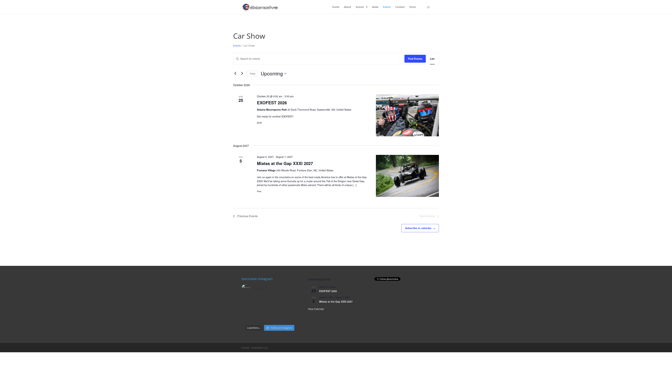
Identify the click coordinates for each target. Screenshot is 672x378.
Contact (400, 7)
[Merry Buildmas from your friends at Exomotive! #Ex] (291, 309)
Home (335, 7)
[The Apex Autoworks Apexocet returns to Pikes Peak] (247, 300)
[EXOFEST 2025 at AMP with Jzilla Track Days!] (291, 300)
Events (387, 7)
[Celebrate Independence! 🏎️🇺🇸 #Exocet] (262, 309)
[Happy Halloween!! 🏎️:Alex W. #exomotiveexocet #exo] (276, 318)
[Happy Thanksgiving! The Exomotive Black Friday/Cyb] (262, 318)
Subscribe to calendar (418, 228)
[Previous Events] (235, 73)
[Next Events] (242, 73)
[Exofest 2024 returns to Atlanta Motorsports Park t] (291, 318)
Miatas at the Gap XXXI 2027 (285, 163)
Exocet (360, 7)
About (347, 7)
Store (412, 7)
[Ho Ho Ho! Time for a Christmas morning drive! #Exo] (262, 300)
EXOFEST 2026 (272, 103)
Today (252, 73)
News (375, 7)
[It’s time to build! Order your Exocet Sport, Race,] (276, 300)
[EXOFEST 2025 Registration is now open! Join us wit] (276, 309)
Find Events (415, 58)
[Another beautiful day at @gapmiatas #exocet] (247, 309)
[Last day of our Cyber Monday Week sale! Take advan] (247, 318)
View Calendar (316, 309)
